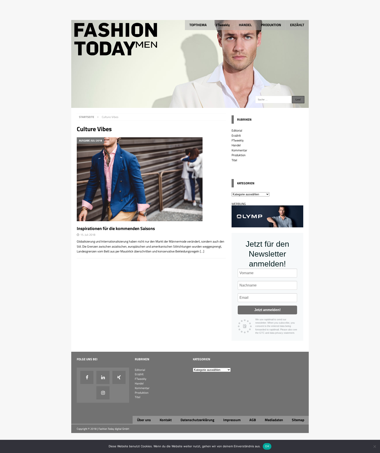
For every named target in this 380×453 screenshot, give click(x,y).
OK (267, 446)
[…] (202, 251)
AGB (252, 419)
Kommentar (239, 150)
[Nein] (374, 446)
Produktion (239, 155)
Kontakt (166, 419)
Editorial (237, 130)
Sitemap (298, 419)
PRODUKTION (271, 24)
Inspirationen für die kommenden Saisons (116, 228)
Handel (236, 145)
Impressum (232, 419)
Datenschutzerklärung (197, 419)
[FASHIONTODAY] (190, 105)
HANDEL (245, 24)
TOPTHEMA (198, 24)
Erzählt (236, 135)
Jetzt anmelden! (267, 310)
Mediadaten (274, 419)
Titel (234, 160)
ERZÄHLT (297, 24)
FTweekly (223, 24)
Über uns (144, 419)
